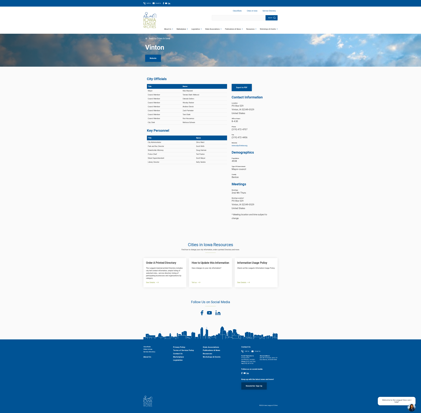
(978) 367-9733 (248, 363)
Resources (250, 29)
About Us (167, 29)
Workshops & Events (268, 29)
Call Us (148, 3)
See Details (150, 282)
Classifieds (237, 11)
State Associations (212, 29)
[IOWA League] (149, 20)
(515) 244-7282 (251, 361)
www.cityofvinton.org (239, 146)
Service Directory (269, 11)
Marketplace (181, 29)
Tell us (194, 282)
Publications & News (211, 350)
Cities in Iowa (252, 11)
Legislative (195, 29)
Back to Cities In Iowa (159, 38)
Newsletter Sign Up (254, 386)
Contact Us (178, 354)
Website (153, 58)
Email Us (158, 3)
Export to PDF (241, 87)
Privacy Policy (179, 347)
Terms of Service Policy (183, 350)
